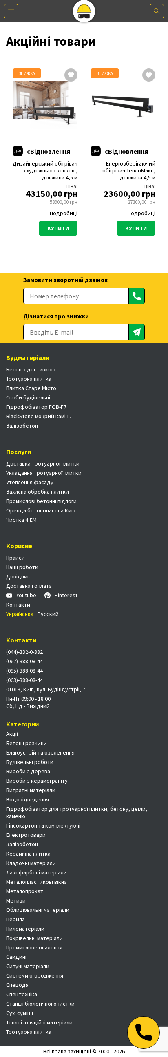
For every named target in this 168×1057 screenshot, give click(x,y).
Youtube (26, 595)
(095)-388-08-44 (24, 670)
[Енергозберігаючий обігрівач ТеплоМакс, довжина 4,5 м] (123, 105)
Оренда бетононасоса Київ (40, 510)
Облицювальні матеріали (37, 910)
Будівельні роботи (29, 762)
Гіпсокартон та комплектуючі (43, 825)
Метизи (16, 900)
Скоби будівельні (28, 397)
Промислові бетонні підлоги (41, 501)
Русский (48, 614)
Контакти (18, 604)
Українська (19, 614)
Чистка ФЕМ (21, 519)
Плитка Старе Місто (31, 388)
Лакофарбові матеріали (36, 872)
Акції (12, 733)
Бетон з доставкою (30, 369)
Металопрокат (24, 891)
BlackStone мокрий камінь (38, 416)
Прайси (15, 557)
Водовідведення (27, 799)
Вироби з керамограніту (37, 780)
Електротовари (26, 835)
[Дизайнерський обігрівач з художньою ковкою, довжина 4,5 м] (45, 105)
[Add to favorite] (70, 75)
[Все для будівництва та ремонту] (84, 11)
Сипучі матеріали (27, 966)
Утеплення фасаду (29, 482)
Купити (58, 228)
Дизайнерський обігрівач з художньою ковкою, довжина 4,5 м (45, 170)
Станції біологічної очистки (40, 1003)
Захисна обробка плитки (37, 491)
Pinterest (66, 595)
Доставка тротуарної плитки (43, 463)
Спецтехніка (21, 994)
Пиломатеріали (25, 928)
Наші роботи (22, 567)
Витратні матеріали (30, 790)
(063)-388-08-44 (24, 680)
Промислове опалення (34, 947)
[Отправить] (136, 296)
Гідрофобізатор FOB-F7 (36, 406)
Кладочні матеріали (31, 863)
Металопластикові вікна (36, 881)
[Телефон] (143, 1032)
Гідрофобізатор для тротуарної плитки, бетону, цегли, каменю (76, 812)
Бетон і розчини (26, 743)
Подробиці (63, 213)
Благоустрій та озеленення (40, 752)
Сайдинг (16, 956)
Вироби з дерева (28, 771)
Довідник (18, 576)
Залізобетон (22, 425)
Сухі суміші (19, 1013)
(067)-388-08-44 (24, 661)
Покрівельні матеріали (34, 938)
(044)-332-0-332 (24, 651)
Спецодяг (18, 985)
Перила (15, 919)
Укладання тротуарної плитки (44, 473)
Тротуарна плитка (28, 378)
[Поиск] (157, 11)
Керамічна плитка (28, 853)
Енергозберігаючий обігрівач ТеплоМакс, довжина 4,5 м (128, 170)
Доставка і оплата (29, 585)
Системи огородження (34, 975)
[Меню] (11, 11)
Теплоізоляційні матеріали (39, 1022)
